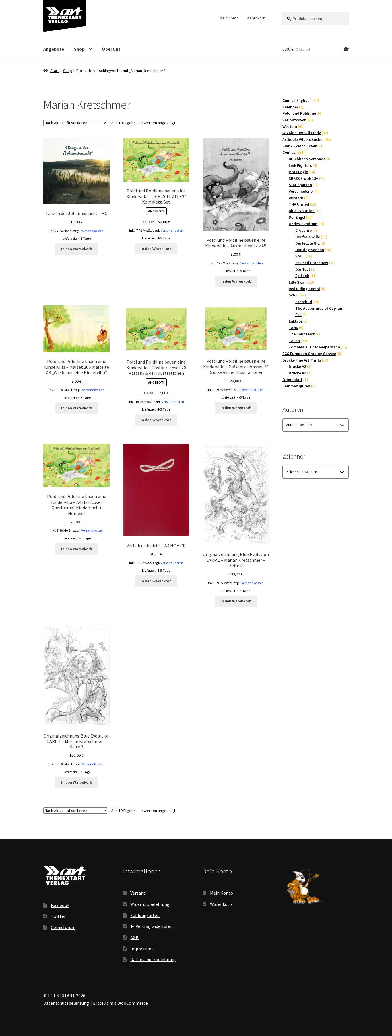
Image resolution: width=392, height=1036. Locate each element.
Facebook (60, 905)
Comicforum (63, 927)
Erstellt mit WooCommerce (120, 1003)
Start (54, 70)
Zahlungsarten (145, 915)
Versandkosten (92, 231)
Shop (79, 49)
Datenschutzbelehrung (153, 959)
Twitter (58, 916)
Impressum (141, 948)
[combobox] (313, 425)
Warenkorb (256, 18)
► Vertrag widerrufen (151, 926)
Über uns (111, 49)
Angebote (53, 49)
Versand (138, 893)
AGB (134, 937)
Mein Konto (229, 18)
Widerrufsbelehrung (150, 904)
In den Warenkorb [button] (76, 248)
